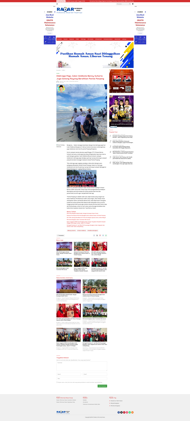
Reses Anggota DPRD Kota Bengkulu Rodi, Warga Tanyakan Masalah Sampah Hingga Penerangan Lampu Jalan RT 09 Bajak (86, 222)
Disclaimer (85, 402)
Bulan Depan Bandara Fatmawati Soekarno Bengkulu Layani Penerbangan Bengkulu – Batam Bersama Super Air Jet (123, 142)
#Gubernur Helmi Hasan (116, 400)
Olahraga (83, 39)
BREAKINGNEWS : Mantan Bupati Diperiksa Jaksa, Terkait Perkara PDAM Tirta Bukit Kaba (123, 152)
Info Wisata (90, 39)
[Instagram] (127, 412)
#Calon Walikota (81, 230)
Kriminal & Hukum (108, 39)
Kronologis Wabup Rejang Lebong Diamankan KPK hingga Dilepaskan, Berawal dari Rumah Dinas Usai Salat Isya (123, 147)
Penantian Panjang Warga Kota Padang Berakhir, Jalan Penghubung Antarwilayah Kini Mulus (123, 136)
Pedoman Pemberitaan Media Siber (91, 404)
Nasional (71, 39)
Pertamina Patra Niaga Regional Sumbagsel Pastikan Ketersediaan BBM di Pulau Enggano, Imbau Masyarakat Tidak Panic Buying (91, 1)
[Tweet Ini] (97, 235)
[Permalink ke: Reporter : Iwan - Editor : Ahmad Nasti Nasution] (57, 81)
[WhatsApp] (129, 412)
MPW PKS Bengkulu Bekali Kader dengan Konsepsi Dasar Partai (82, 213)
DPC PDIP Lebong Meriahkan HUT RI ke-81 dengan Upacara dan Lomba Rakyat (86, 217)
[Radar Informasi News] (69, 10)
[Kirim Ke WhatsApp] (106, 235)
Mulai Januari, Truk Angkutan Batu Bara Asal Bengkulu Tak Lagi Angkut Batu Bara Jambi (123, 163)
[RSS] (132, 412)
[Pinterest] (124, 412)
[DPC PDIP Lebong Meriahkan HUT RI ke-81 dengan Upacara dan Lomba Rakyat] (99, 246)
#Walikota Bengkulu (93, 230)
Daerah (65, 39)
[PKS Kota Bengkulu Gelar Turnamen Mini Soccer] (64, 262)
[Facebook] (118, 412)
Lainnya (124, 39)
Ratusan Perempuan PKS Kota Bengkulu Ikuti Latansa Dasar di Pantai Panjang (86, 215)
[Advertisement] (95, 26)
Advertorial (117, 39)
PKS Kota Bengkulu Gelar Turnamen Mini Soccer (78, 219)
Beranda (59, 39)
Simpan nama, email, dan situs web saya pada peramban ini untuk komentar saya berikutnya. (80, 382)
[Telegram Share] (103, 235)
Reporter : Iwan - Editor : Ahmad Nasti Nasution (69, 81)
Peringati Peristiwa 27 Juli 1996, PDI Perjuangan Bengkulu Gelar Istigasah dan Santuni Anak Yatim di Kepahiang (86, 226)
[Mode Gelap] (133, 4)
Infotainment (98, 39)
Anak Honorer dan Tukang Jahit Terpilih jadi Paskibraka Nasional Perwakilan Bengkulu (122, 157)
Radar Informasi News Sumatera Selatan (66, 400)
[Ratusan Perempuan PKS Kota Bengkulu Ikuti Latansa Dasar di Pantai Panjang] (82, 246)
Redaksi (85, 400)
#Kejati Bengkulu (115, 403)
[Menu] (57, 4)
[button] (129, 4)
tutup (54, 6)
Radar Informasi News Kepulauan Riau (65, 402)
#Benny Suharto (72, 230)
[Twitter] (121, 412)
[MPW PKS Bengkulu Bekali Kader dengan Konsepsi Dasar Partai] (64, 246)
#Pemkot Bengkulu (115, 405)
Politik (77, 39)
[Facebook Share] (94, 235)
